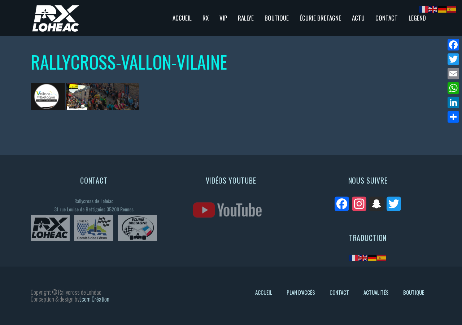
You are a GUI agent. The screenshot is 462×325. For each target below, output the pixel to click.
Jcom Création (94, 299)
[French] (353, 257)
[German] (372, 257)
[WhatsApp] (453, 88)
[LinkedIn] (453, 102)
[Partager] (453, 117)
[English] (363, 257)
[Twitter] (453, 59)
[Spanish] (382, 257)
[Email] (453, 73)
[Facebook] (453, 45)
